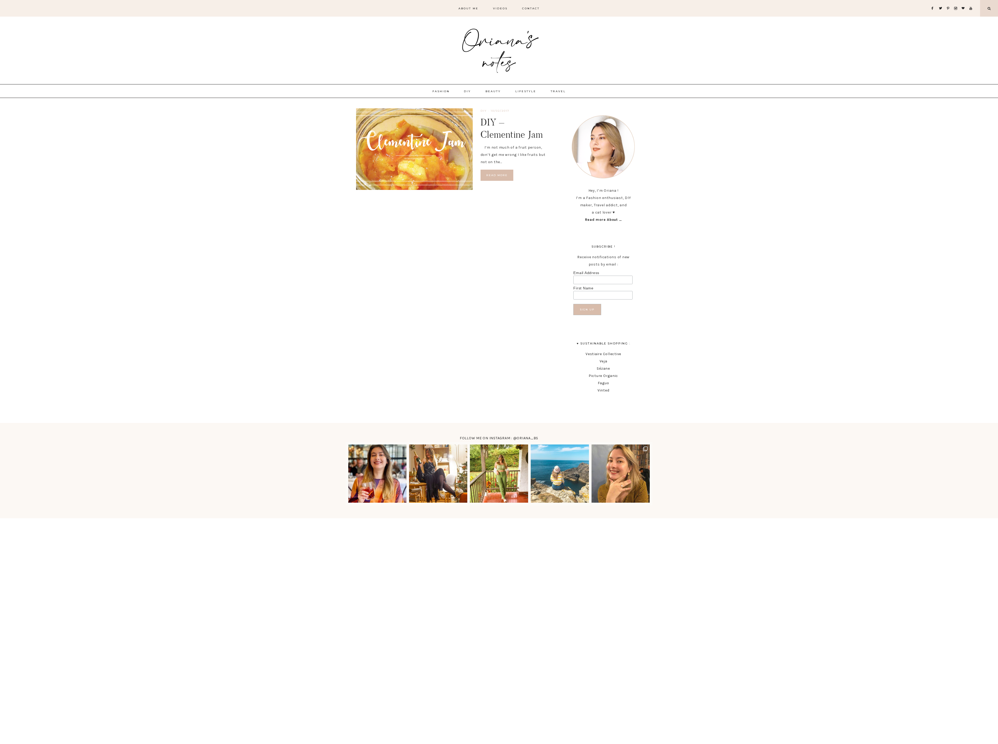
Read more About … (603, 219)
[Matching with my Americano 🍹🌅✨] (377, 473)
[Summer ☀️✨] (560, 473)
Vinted (603, 390)
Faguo (603, 383)
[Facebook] (933, 2)
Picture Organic (603, 376)
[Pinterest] (949, 2)
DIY (484, 110)
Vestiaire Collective (603, 354)
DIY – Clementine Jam (512, 128)
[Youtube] (972, 2)
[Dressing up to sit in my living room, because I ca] (438, 473)
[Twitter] (941, 2)
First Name (583, 288)
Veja (603, 361)
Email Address (586, 273)
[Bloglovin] (964, 2)
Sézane (603, 368)
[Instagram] (957, 2)
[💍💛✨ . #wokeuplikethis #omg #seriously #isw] (621, 473)
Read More (497, 175)
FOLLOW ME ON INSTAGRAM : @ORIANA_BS (499, 438)
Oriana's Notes (499, 49)
